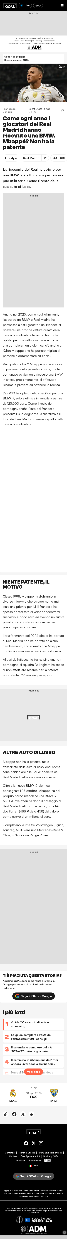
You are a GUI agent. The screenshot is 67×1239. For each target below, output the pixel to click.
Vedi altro (33, 1072)
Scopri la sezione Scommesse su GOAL (17, 58)
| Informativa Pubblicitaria (18, 43)
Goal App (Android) (30, 1156)
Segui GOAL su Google (36, 996)
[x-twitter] (33, 1143)
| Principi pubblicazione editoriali (45, 43)
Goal (20, 1190)
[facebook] (26, 1143)
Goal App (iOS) (50, 1156)
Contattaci (10, 1153)
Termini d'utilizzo (26, 1153)
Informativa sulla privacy (50, 1153)
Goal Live (20, 1160)
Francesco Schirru (9, 110)
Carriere (13, 1156)
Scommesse (35, 1160)
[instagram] (41, 1143)
